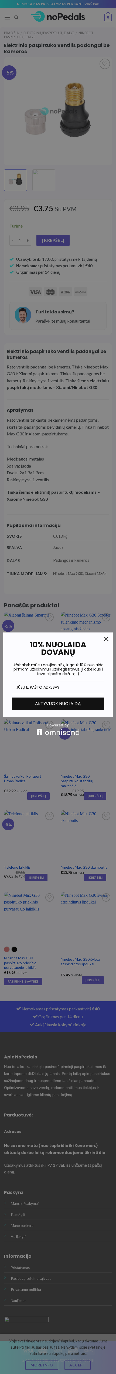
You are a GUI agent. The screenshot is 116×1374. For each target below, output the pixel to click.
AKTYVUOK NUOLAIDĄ (58, 703)
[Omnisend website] (58, 729)
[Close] (106, 638)
